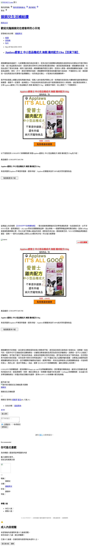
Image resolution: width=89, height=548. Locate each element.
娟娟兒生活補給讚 (15, 17)
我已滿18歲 (5, 544)
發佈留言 (4, 427)
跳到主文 (4, 23)
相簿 (7, 38)
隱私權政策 (56, 518)
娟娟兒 (3, 387)
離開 (12, 544)
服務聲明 (65, 518)
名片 (7, 43)
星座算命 (17, 406)
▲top (3, 409)
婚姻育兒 (18, 33)
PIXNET (28, 518)
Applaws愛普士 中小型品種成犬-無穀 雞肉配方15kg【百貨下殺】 (42, 52)
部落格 (7, 40)
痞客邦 (14, 400)
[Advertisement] (26, 199)
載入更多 (4, 414)
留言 (19, 400)
